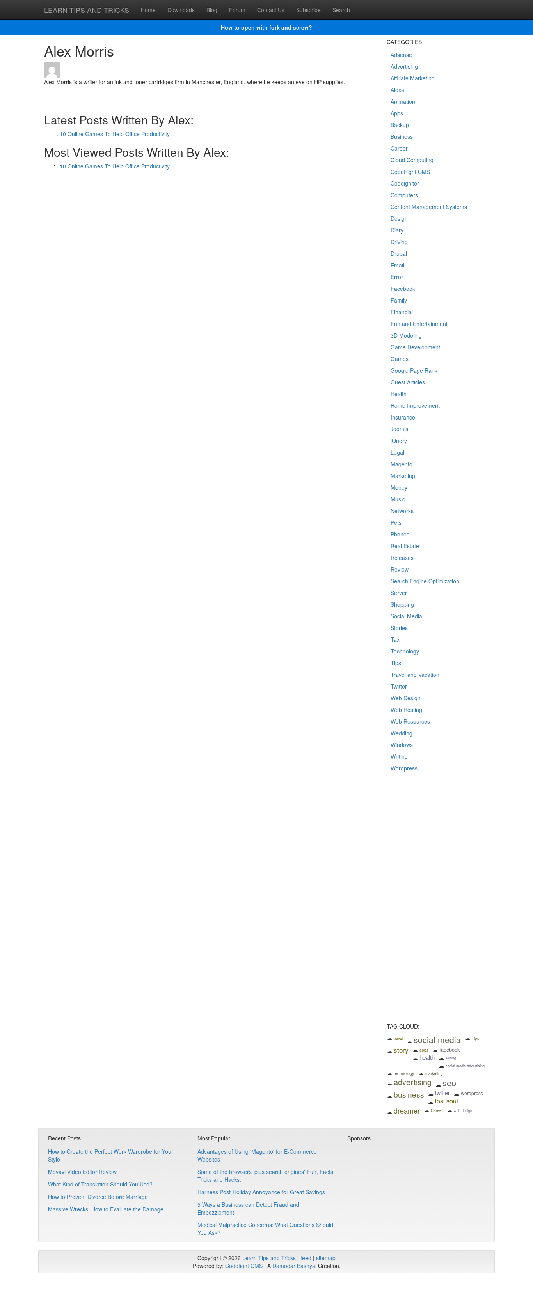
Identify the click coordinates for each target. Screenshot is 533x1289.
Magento (401, 464)
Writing (399, 756)
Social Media (406, 616)
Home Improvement (415, 405)
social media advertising (465, 1065)
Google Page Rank (414, 370)
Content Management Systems (429, 207)
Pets (396, 522)
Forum (237, 10)
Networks (402, 511)
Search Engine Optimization (425, 581)
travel (398, 1038)
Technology (405, 651)
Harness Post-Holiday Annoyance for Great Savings (261, 1192)
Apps (397, 113)
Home (148, 10)
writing (451, 1058)
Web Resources (410, 721)
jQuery (399, 440)
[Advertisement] (438, 903)
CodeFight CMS (410, 171)
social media (437, 1039)
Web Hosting (406, 710)
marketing (434, 1073)
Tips (396, 663)
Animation (403, 101)
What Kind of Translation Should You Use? (100, 1184)
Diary (397, 230)
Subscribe (308, 10)
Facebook (403, 288)
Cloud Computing (412, 160)
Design (399, 218)
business (409, 1094)
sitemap (326, 1258)
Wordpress (404, 768)
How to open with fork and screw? (266, 27)
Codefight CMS (244, 1266)
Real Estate (405, 546)
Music (398, 499)
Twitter (399, 686)
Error (397, 277)
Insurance (403, 417)
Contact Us (270, 10)
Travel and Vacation (415, 674)
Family (399, 300)
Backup (400, 125)
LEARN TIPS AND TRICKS (86, 10)
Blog (211, 10)
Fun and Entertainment (419, 324)
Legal (397, 452)
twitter (442, 1093)
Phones (400, 534)
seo (449, 1083)
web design (463, 1110)
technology (404, 1073)
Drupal (399, 253)
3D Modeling (406, 335)
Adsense (401, 54)
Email (397, 265)
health (427, 1057)
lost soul (446, 1100)
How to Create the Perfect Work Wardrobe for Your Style (110, 1155)
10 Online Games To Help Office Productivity (115, 134)
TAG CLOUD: (403, 1026)
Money (399, 487)
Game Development (415, 347)
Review (400, 569)
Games (400, 359)
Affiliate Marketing (413, 78)
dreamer (407, 1110)
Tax (395, 639)
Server (399, 593)
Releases (402, 557)
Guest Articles (408, 382)
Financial (402, 312)
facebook (449, 1049)
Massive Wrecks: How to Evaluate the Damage (105, 1209)
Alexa (397, 90)
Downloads (181, 10)
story (401, 1050)
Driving (399, 242)
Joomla (400, 429)
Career (399, 148)
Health (399, 394)
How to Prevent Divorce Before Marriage (98, 1196)
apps (423, 1050)
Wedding (401, 733)
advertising (413, 1081)
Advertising (404, 66)
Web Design (406, 698)
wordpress (472, 1093)
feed (305, 1258)
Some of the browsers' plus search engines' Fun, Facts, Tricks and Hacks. (266, 1175)
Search (341, 10)
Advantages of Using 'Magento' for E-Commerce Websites (257, 1155)
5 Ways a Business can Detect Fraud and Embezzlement (248, 1208)
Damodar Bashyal (294, 1266)
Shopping (402, 604)
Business (402, 136)
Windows (402, 745)
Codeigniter (405, 183)
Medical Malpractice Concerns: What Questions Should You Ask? (265, 1228)
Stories (399, 628)
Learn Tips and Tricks (269, 1258)
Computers (404, 195)
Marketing (403, 476)
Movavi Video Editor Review (82, 1172)
